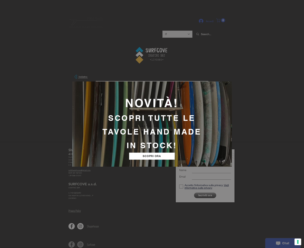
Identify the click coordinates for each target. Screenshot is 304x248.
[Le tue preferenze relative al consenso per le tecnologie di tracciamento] (297, 242)
